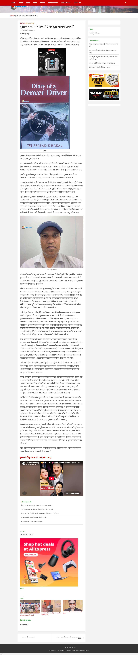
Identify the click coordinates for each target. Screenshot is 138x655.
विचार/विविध (22, 23)
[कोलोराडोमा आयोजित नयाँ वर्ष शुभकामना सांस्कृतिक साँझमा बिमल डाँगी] (51, 606)
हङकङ (28, 3)
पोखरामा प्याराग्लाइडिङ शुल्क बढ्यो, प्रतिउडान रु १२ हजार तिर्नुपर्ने (69, 637)
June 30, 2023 (23, 30)
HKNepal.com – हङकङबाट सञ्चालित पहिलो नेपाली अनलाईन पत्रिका (73, 650)
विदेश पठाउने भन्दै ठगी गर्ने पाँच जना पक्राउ (31, 521)
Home (14, 3)
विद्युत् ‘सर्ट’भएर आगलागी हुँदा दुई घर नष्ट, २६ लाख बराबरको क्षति (37, 505)
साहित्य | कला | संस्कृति (29, 23)
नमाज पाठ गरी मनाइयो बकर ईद (28, 637)
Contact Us (65, 3)
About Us (77, 3)
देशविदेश (21, 3)
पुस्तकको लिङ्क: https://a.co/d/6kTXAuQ (35, 457)
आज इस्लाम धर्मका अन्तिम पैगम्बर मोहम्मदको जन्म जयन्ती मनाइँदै (37, 509)
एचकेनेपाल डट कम (31, 30)
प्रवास (35, 3)
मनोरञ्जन (42, 3)
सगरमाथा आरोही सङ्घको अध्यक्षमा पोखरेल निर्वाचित (34, 517)
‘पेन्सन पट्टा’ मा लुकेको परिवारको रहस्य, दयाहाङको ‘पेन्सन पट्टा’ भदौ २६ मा (40, 513)
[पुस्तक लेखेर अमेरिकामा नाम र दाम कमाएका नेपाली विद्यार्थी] (73, 605)
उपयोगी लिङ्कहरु (52, 3)
